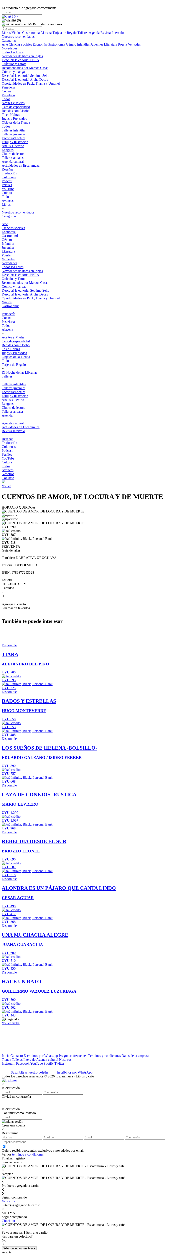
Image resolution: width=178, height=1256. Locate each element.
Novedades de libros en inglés (22, 56)
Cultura (7, 193)
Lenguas (7, 150)
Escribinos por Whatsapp (41, 1055)
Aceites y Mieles (13, 103)
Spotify (49, 1063)
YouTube (8, 189)
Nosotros (8, 474)
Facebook (23, 1063)
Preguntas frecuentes (73, 1055)
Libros (7, 32)
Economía (40, 44)
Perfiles (7, 185)
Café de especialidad (16, 107)
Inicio (6, 1055)
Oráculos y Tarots (14, 64)
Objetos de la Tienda (16, 122)
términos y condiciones (28, 1154)
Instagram (9, 1063)
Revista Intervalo (112, 32)
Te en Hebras (11, 115)
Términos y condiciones (104, 1055)
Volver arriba (11, 1023)
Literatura (111, 44)
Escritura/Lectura (13, 138)
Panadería (8, 87)
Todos (6, 99)
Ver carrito (9, 1201)
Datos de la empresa (135, 1055)
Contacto (8, 478)
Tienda (7, 1059)
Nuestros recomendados (18, 36)
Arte (5, 44)
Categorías (9, 40)
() (14, 16)
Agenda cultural (13, 161)
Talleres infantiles (14, 130)
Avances (7, 200)
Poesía (123, 44)
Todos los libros (12, 52)
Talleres (83, 32)
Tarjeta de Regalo (65, 32)
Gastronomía (31, 32)
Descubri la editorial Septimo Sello (25, 75)
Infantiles (84, 44)
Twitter (59, 1063)
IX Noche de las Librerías (19, 372)
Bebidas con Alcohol (16, 111)
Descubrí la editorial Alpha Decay (25, 79)
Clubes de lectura (13, 154)
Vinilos (17, 32)
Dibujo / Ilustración (15, 142)
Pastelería (8, 95)
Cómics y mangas (14, 72)
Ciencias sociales (21, 44)
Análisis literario (13, 146)
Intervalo (29, 1059)
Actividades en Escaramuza (21, 165)
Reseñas (7, 169)
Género (71, 44)
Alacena (46, 32)
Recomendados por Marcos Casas (25, 68)
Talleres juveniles (13, 134)
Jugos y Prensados (14, 118)
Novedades (9, 48)
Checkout (8, 1221)
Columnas (9, 177)
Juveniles (97, 44)
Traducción (9, 173)
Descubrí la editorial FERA (20, 60)
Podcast (7, 181)
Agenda (95, 32)
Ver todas (134, 44)
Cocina (7, 91)
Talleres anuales (12, 157)
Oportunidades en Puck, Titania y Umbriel (31, 83)
